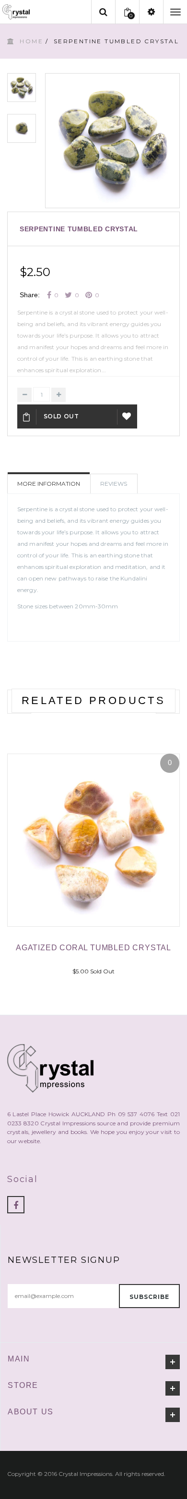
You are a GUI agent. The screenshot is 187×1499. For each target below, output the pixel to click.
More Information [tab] (48, 483)
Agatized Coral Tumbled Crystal (93, 948)
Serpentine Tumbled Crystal (79, 229)
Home (31, 41)
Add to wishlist (127, 416)
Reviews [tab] (113, 483)
